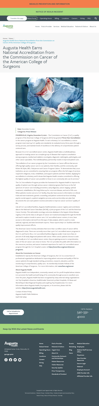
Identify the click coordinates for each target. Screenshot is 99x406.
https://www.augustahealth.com (33, 288)
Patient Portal (31, 18)
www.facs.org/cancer (66, 266)
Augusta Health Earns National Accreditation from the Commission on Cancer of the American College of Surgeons (28, 41)
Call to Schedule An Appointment (13, 312)
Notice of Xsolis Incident (49, 11)
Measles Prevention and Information (49, 3)
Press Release (31, 131)
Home (5, 38)
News (11, 38)
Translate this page (16, 18)
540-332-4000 (83, 314)
